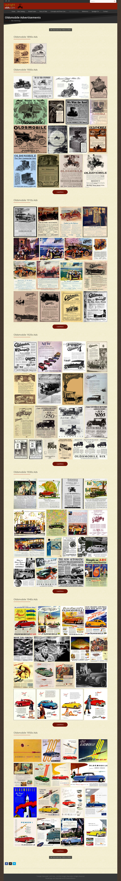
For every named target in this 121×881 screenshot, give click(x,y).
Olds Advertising (73, 11)
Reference (85, 11)
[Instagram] (9, 1)
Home (13, 11)
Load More (60, 192)
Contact (105, 11)
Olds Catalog (21, 11)
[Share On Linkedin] (14, 863)
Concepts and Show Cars (58, 11)
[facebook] (6, 1)
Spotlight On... (96, 11)
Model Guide (32, 11)
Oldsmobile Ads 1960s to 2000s (61, 30)
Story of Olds (43, 11)
